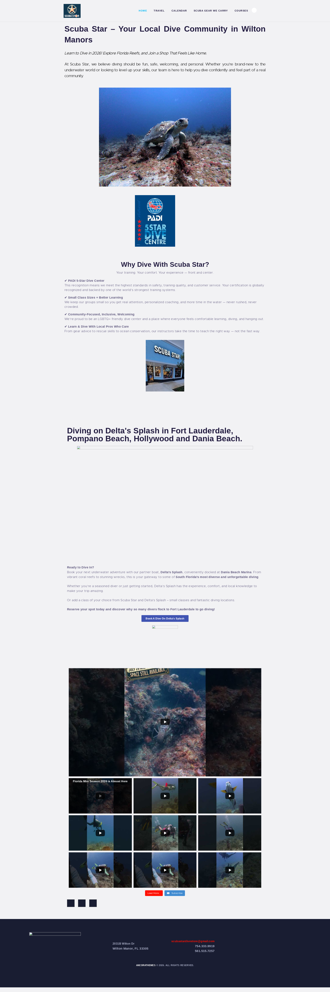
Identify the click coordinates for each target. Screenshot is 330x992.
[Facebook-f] (71, 903)
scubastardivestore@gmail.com (193, 941)
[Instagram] (93, 903)
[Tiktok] (82, 903)
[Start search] (264, 11)
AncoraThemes (146, 965)
